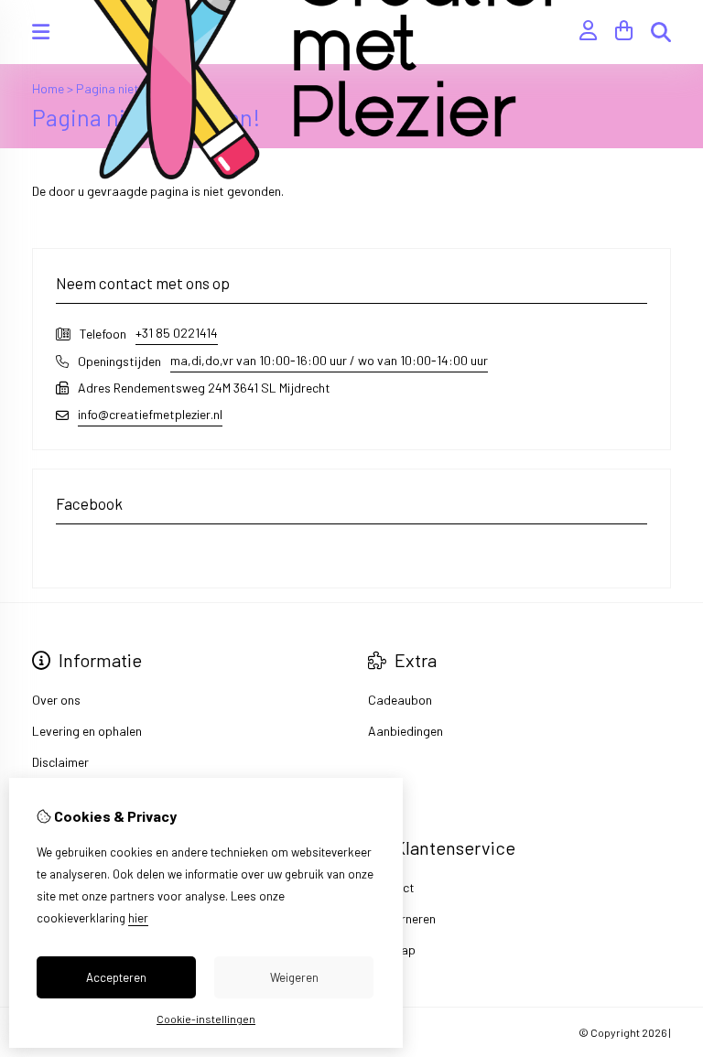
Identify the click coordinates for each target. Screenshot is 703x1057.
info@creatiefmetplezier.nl (150, 414)
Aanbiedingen (405, 731)
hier (138, 918)
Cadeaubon (400, 699)
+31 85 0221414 (176, 332)
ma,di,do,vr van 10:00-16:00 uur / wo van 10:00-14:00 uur (329, 360)
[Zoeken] (661, 32)
